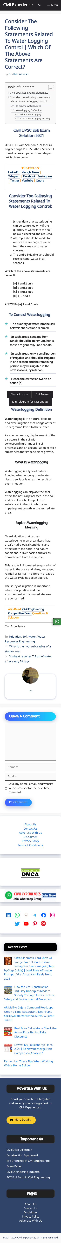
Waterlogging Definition (29, 110)
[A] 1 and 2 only (23, 284)
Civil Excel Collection (19, 1150)
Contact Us (30, 829)
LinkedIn (14, 172)
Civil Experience (18, 5)
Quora (40, 181)
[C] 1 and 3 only (23, 292)
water (32, 637)
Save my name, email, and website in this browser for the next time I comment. (30, 788)
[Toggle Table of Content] (49, 88)
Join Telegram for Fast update (30, 402)
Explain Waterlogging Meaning (35, 118)
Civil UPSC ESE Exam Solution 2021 (30, 93)
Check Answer (19, 394)
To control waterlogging (28, 106)
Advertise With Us (30, 833)
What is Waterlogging (30, 114)
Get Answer (43, 394)
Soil (25, 637)
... (30, 690)
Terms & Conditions (30, 845)
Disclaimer (30, 837)
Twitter (14, 181)
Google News (30, 172)
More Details (22, 1120)
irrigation (15, 637)
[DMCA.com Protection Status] (30, 877)
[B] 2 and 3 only (23, 288)
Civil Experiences (26, 1237)
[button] (39, 5)
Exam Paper (14, 1166)
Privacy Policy (30, 841)
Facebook (29, 176)
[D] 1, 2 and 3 (21, 296)
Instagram (45, 176)
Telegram (14, 176)
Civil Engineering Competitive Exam (26, 611)
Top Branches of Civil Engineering (28, 1161)
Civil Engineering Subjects (23, 1172)
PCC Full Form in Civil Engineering (28, 1177)
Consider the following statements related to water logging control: (30, 99)
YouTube (27, 181)
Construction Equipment (22, 1155)
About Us (30, 825)
